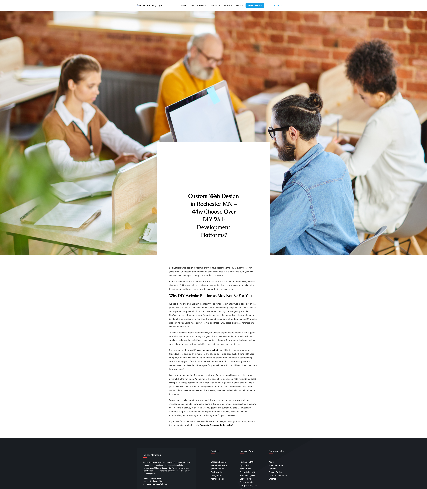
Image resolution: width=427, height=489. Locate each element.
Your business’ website (208, 350)
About (271, 462)
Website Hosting (219, 465)
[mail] (282, 5)
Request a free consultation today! (216, 425)
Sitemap (272, 478)
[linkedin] (278, 5)
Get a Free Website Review (157, 484)
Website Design (218, 462)
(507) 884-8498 (155, 478)
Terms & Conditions (278, 475)
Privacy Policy (275, 472)
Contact (272, 468)
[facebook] (274, 5)
